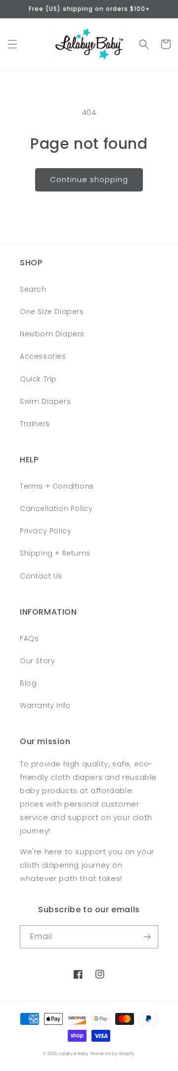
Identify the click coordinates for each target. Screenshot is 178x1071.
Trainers (35, 424)
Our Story (37, 661)
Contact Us (41, 576)
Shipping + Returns (55, 553)
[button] (12, 44)
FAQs (29, 638)
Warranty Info (45, 705)
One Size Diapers (52, 311)
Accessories (43, 356)
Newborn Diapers (52, 334)
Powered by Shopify (113, 1054)
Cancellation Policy (56, 508)
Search (33, 289)
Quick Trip (38, 379)
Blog (28, 683)
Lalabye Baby (74, 1054)
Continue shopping (89, 179)
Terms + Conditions (57, 486)
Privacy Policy (45, 531)
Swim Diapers (45, 401)
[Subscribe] (147, 936)
